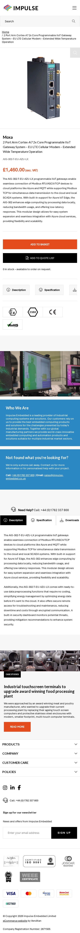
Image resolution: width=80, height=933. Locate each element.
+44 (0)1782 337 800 (23, 475)
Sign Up (64, 832)
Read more (17, 726)
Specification (52, 290)
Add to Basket (40, 244)
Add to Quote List (42, 258)
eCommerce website (15, 920)
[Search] (73, 21)
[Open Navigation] (74, 8)
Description (19, 290)
